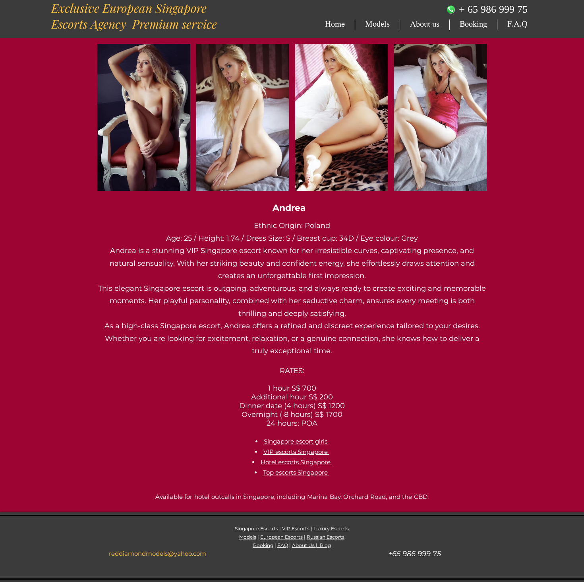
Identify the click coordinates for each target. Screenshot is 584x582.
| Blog (323, 545)
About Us (304, 545)
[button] (143, 117)
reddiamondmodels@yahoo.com (157, 553)
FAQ (282, 545)
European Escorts (281, 537)
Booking (263, 545)
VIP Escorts (295, 528)
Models (247, 537)
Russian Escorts (325, 537)
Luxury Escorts (331, 528)
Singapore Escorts (256, 528)
